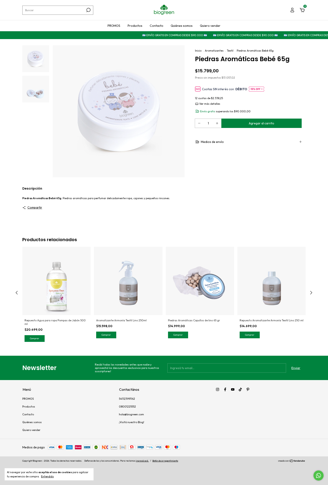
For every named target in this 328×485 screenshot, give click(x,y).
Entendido (47, 476)
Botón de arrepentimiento (165, 460)
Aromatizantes (214, 50)
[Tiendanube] (292, 461)
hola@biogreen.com (131, 414)
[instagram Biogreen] (217, 389)
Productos (135, 26)
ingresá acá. (142, 460)
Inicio (198, 50)
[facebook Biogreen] (225, 389)
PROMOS (114, 26)
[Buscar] (88, 10)
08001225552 (127, 406)
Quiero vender (210, 26)
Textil (230, 50)
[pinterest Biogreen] (248, 389)
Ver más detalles (209, 103)
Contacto (156, 26)
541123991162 (127, 398)
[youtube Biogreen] (233, 389)
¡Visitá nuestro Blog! (131, 422)
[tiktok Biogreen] (240, 389)
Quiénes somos (182, 26)
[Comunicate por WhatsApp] (318, 475)
